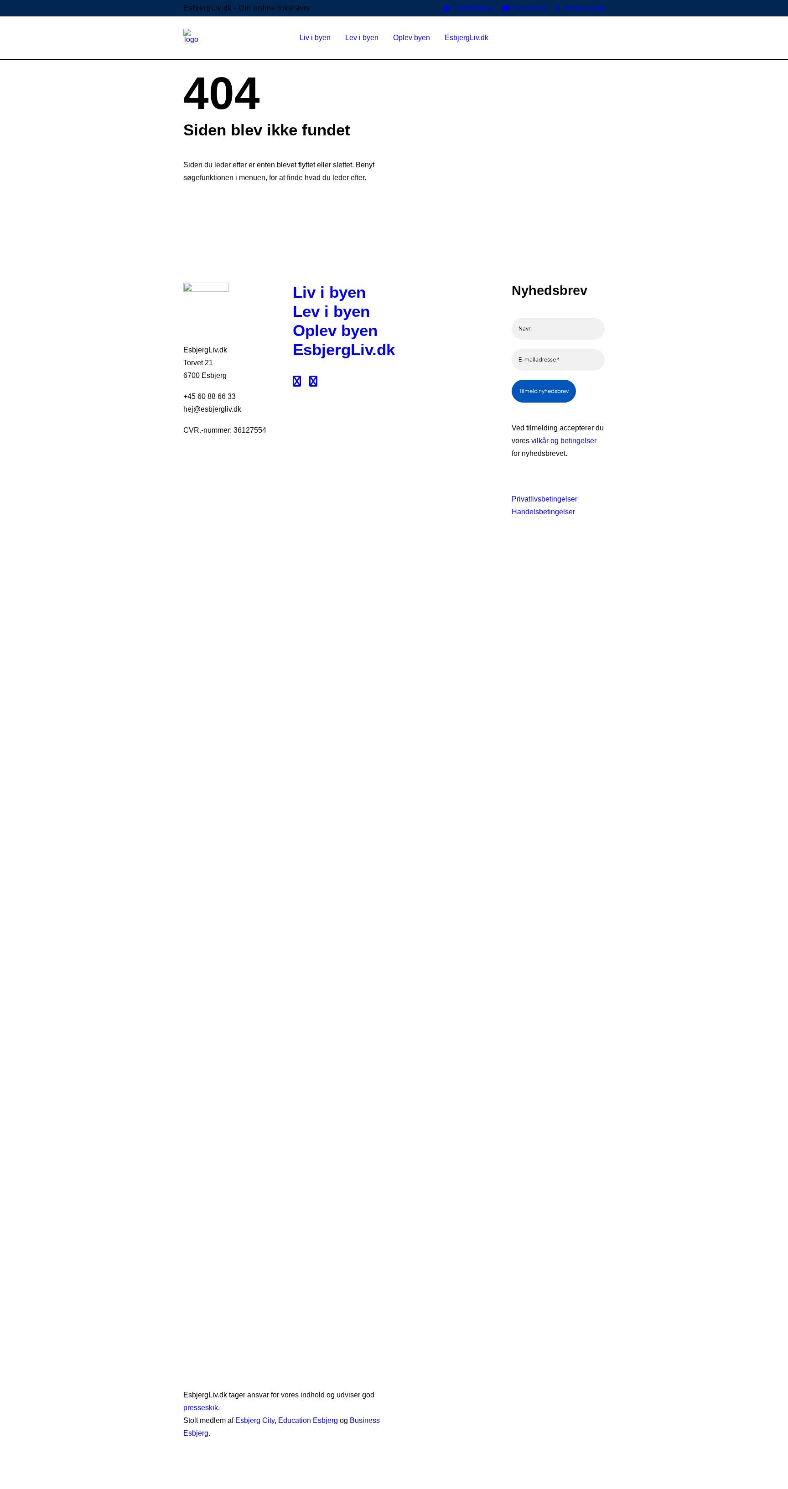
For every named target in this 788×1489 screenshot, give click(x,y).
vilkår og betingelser (563, 441)
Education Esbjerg (308, 1420)
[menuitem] (468, 8)
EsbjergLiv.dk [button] (466, 37)
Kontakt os (530, 8)
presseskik (200, 1407)
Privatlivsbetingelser (544, 499)
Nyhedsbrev (474, 8)
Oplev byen (335, 330)
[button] (600, 37)
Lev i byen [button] (361, 37)
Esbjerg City (255, 1420)
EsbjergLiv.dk (344, 349)
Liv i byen (329, 292)
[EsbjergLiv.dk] (191, 38)
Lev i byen (331, 311)
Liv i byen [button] (315, 37)
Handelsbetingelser (543, 512)
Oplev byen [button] (411, 37)
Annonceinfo (585, 8)
